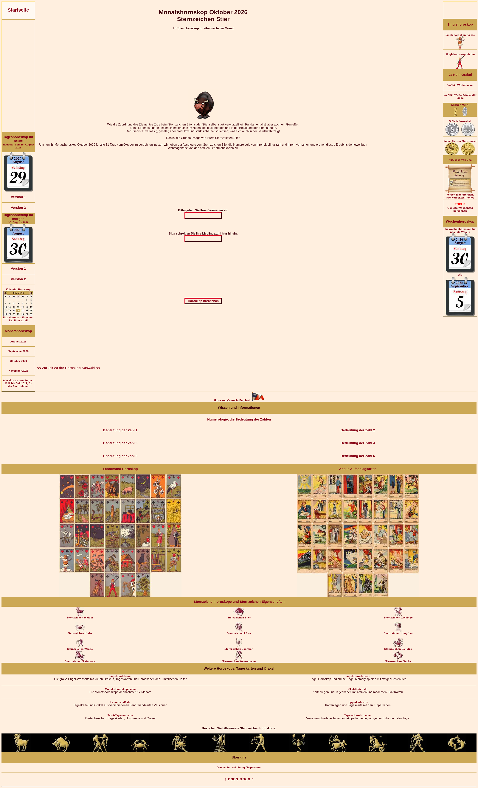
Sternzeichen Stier (239, 617)
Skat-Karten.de (357, 689)
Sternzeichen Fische (398, 661)
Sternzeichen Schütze (398, 648)
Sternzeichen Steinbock (80, 661)
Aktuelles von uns (460, 159)
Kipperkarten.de (358, 702)
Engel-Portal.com (120, 675)
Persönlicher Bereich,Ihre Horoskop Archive (460, 196)
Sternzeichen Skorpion (238, 648)
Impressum (254, 767)
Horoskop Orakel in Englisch (232, 400)
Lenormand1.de (120, 702)
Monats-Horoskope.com (120, 689)
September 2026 (18, 351)
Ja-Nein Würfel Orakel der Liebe (460, 96)
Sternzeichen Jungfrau (398, 633)
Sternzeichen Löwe (239, 633)
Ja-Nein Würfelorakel (460, 85)
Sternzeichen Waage (80, 648)
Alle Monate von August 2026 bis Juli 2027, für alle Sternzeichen (18, 383)
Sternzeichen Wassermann (239, 661)
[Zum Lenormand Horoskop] (120, 595)
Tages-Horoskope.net (358, 715)
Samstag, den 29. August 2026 (18, 142)
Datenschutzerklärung (231, 767)
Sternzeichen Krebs (79, 633)
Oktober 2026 (18, 360)
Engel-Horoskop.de (357, 675)
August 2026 (18, 341)
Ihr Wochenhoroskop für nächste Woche (460, 252)
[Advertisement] (18, 76)
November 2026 (18, 370)
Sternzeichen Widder (80, 617)
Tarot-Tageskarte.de (120, 715)
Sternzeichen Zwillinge (398, 617)
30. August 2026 (18, 218)
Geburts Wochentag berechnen (460, 207)
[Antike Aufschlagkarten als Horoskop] (358, 595)
